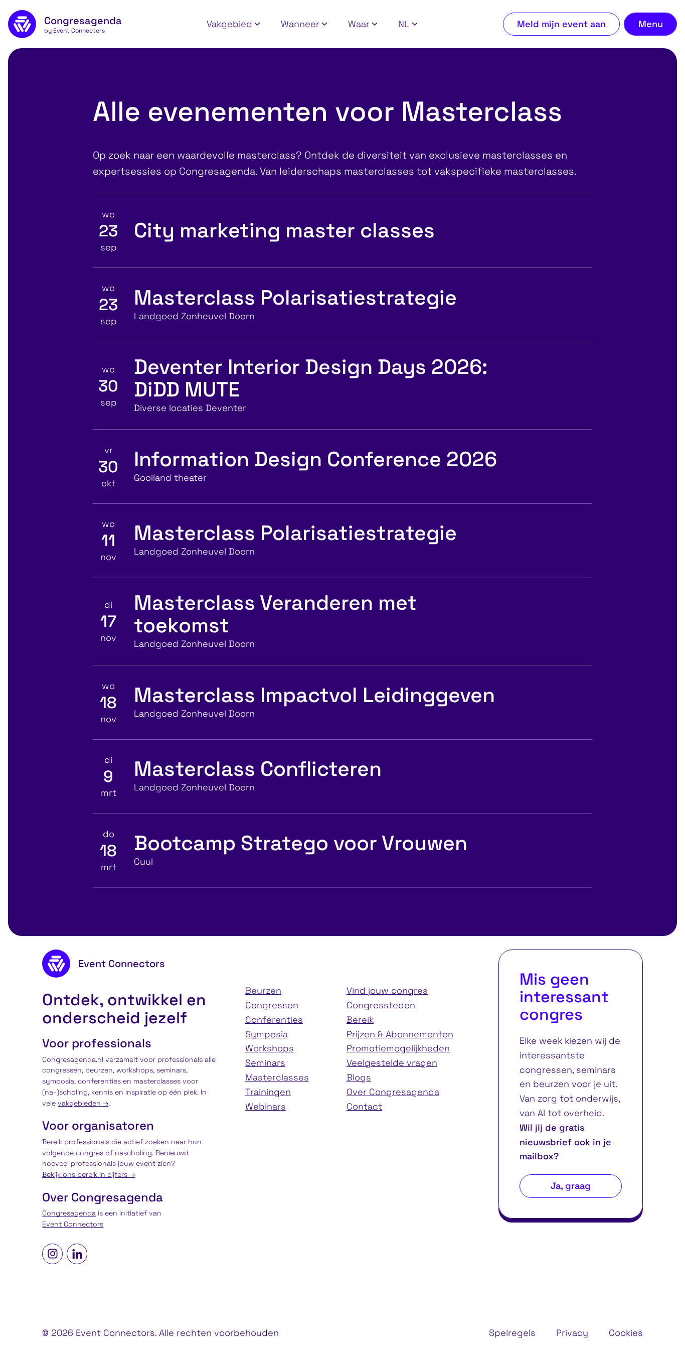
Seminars (265, 1062)
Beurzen (263, 990)
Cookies (626, 1332)
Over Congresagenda (393, 1092)
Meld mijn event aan (561, 24)
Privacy (572, 1332)
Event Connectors (72, 1224)
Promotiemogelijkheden (398, 1048)
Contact (364, 1106)
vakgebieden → (83, 1103)
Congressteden (381, 1005)
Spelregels (512, 1332)
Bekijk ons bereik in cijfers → (88, 1174)
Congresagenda (69, 1213)
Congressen (271, 1005)
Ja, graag (571, 1185)
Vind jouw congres (387, 990)
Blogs (359, 1077)
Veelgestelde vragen (392, 1062)
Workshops (269, 1048)
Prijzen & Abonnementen (400, 1034)
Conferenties (274, 1019)
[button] (233, 24)
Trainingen (268, 1092)
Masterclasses (277, 1077)
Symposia (266, 1034)
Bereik (360, 1019)
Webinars (265, 1106)
